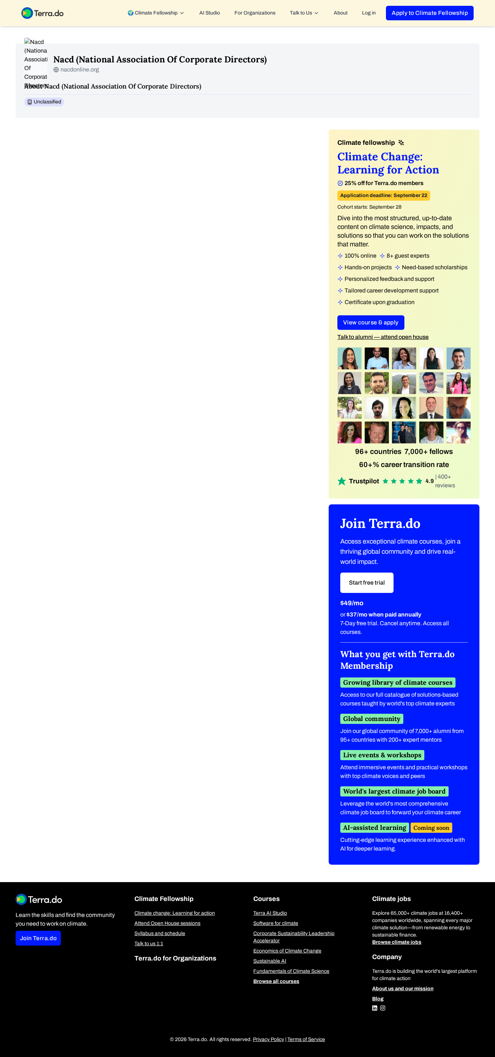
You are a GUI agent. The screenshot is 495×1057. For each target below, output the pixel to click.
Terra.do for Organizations (175, 958)
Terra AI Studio (270, 913)
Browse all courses (276, 981)
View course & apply (371, 322)
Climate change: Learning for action (174, 913)
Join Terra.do (38, 938)
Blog (378, 998)
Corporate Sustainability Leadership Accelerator (293, 937)
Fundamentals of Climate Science (291, 971)
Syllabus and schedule (159, 933)
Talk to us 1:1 (148, 943)
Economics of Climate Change (287, 951)
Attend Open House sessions (167, 923)
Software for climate (275, 923)
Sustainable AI (269, 961)
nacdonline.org (80, 69)
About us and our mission (402, 988)
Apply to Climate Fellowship (430, 13)
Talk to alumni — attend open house (383, 337)
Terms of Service (306, 1039)
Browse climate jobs (396, 942)
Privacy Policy (268, 1039)
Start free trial (367, 582)
